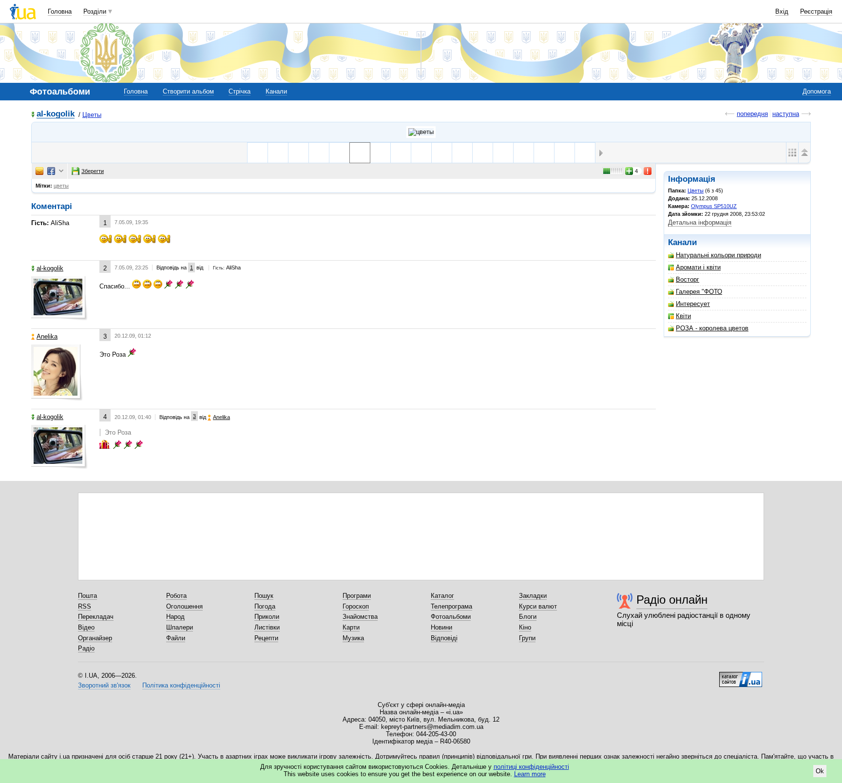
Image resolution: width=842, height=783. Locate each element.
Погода (264, 606)
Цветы (91, 114)
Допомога (817, 91)
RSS (84, 606)
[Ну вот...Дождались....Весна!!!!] (462, 152)
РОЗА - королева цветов (712, 328)
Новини (441, 627)
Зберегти (92, 171)
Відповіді (444, 638)
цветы (61, 186)
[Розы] (380, 152)
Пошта (87, 595)
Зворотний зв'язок (104, 685)
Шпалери (179, 627)
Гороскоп (356, 606)
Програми (357, 595)
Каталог (442, 595)
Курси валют (538, 606)
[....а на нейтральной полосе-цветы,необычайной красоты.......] (278, 152)
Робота (176, 595)
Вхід (781, 11)
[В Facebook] (51, 171)
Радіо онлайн (672, 599)
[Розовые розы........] (298, 152)
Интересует (693, 303)
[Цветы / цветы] (421, 132)
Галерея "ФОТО (699, 291)
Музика (353, 638)
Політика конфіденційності (181, 685)
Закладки (533, 595)
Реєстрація (816, 11)
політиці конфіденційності (531, 766)
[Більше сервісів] (61, 171)
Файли (175, 638)
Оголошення (184, 606)
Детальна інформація (699, 222)
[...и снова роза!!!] (318, 152)
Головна (60, 11)
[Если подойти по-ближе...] (584, 152)
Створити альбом (188, 91)
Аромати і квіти (698, 267)
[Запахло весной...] (503, 152)
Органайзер (95, 638)
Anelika (47, 336)
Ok (820, 771)
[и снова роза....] (339, 152)
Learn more (530, 774)
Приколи (266, 616)
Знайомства (360, 616)
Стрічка (239, 91)
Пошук (263, 595)
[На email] (39, 171)
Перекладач (96, 616)
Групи (527, 638)
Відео (86, 627)
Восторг (687, 279)
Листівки (267, 627)
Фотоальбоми (451, 616)
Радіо (86, 648)
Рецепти (266, 638)
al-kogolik (56, 114)
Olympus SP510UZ (714, 206)
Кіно (525, 627)
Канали (276, 91)
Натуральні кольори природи (718, 255)
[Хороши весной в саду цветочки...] (482, 152)
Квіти (683, 316)
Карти (351, 627)
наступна (785, 113)
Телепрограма (451, 606)
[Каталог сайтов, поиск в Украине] (740, 676)
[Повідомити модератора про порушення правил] (648, 171)
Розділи (94, 11)
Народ (175, 616)
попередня (752, 113)
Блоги (527, 616)
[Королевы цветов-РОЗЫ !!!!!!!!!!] (421, 152)
